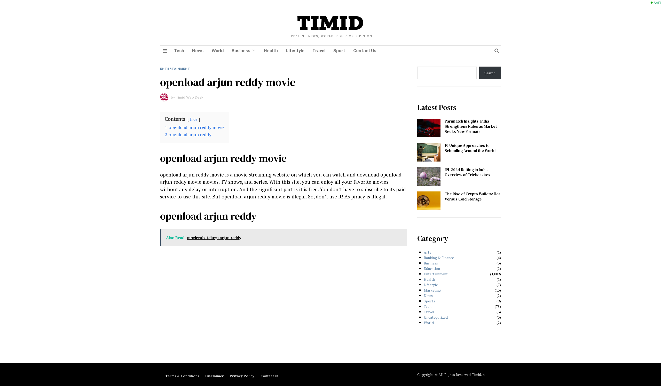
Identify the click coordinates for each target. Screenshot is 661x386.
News (197, 50)
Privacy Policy (242, 376)
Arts (427, 252)
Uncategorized (436, 317)
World (217, 50)
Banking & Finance (439, 257)
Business (241, 50)
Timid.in (478, 374)
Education (432, 268)
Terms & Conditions (182, 376)
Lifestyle (295, 50)
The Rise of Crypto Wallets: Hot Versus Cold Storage (472, 196)
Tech (179, 50)
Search (489, 72)
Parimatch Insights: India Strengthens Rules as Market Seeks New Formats (471, 126)
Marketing (432, 290)
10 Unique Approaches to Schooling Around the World (470, 148)
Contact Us (364, 50)
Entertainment (175, 68)
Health (271, 50)
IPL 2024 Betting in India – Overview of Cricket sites (467, 172)
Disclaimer (214, 376)
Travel (318, 50)
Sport (339, 50)
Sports (429, 301)
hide (194, 119)
